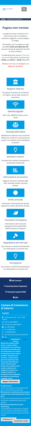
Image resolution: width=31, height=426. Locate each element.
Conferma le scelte (8, 419)
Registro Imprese (15, 88)
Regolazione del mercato (15, 242)
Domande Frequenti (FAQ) (16, 291)
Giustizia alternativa (15, 131)
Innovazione (16, 262)
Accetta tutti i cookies (21, 421)
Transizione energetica (15, 219)
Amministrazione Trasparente (16, 286)
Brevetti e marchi (15, 156)
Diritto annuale (15, 199)
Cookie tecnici (7, 386)
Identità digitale (15, 111)
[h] (24, 9)
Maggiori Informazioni (10, 381)
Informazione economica (15, 176)
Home (3, 19)
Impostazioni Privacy (15, 339)
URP (16, 297)
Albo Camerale (16, 280)
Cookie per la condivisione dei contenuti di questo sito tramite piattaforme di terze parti (15, 394)
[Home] (10, 9)
